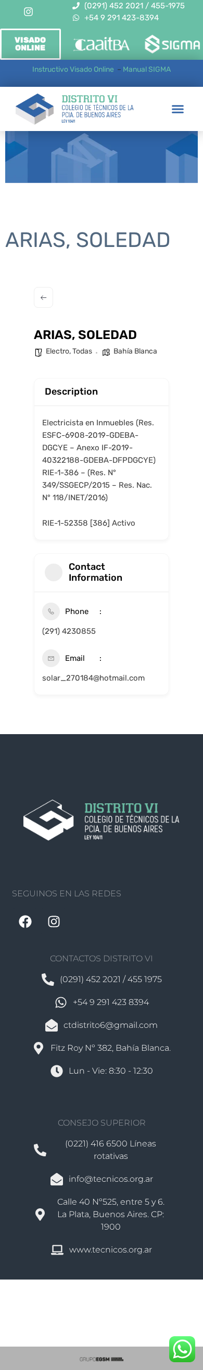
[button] (178, 109)
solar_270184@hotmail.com (93, 678)
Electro (57, 351)
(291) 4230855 (69, 631)
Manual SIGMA (147, 69)
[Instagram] (28, 12)
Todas (82, 351)
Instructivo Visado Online (74, 69)
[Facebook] (25, 921)
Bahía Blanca (135, 351)
